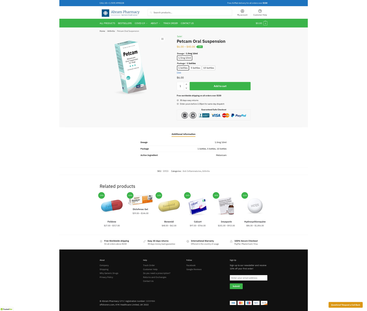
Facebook (191, 265)
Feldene (112, 221)
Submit (236, 286)
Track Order (149, 265)
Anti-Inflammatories (192, 171)
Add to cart (220, 86)
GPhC (122, 301)
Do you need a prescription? (156, 273)
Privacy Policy (106, 277)
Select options (111, 231)
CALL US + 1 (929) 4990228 (112, 3)
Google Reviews (194, 269)
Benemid (169, 221)
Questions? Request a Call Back (345, 305)
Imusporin (226, 221)
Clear (179, 72)
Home (102, 31)
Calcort (198, 221)
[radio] (184, 58)
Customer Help (260, 15)
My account (242, 15)
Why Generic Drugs (109, 273)
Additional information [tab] (183, 134)
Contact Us (148, 281)
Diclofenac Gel (140, 209)
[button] (162, 39)
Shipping (104, 269)
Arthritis (111, 31)
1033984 (150, 301)
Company (104, 265)
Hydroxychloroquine (255, 221)
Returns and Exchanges (154, 277)
